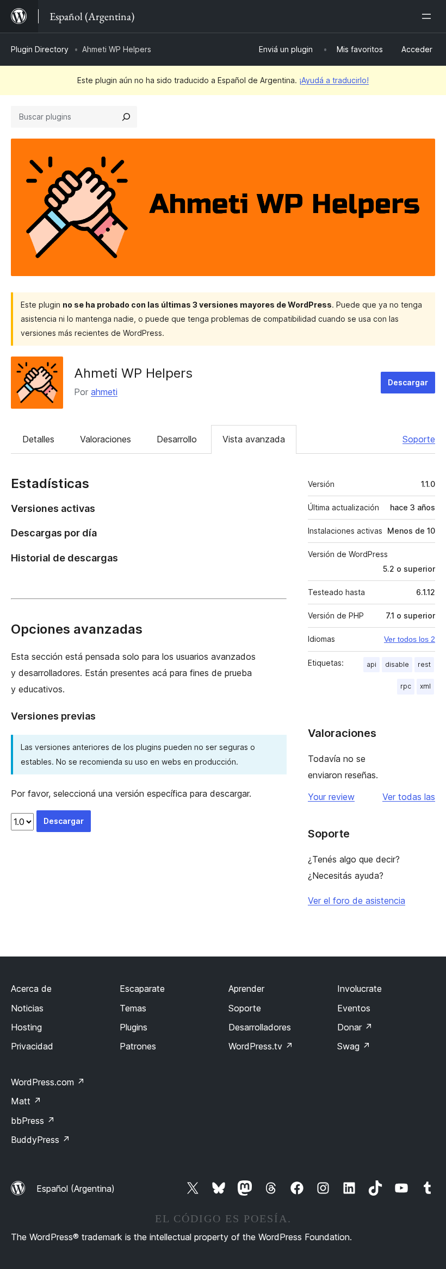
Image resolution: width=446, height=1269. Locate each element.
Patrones (138, 1046)
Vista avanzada (253, 439)
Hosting (26, 1027)
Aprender (246, 988)
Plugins (133, 1027)
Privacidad (32, 1046)
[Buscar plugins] (126, 117)
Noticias (27, 1008)
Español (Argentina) (75, 1188)
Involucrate (359, 988)
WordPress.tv (260, 1046)
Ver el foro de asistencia (356, 900)
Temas (133, 1008)
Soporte (418, 439)
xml (425, 686)
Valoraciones (105, 439)
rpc (405, 686)
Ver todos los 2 (409, 639)
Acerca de (31, 988)
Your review (331, 796)
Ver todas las (408, 796)
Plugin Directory (40, 49)
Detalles (38, 439)
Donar (355, 1027)
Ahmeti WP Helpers (133, 373)
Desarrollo (177, 439)
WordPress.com (48, 1082)
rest (424, 664)
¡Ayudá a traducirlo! (334, 80)
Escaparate (142, 988)
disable (397, 664)
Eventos (353, 1008)
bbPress (33, 1120)
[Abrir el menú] (428, 16)
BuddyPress (40, 1139)
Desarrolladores (259, 1027)
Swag (353, 1046)
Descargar (408, 382)
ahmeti (104, 391)
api (371, 664)
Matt (26, 1101)
